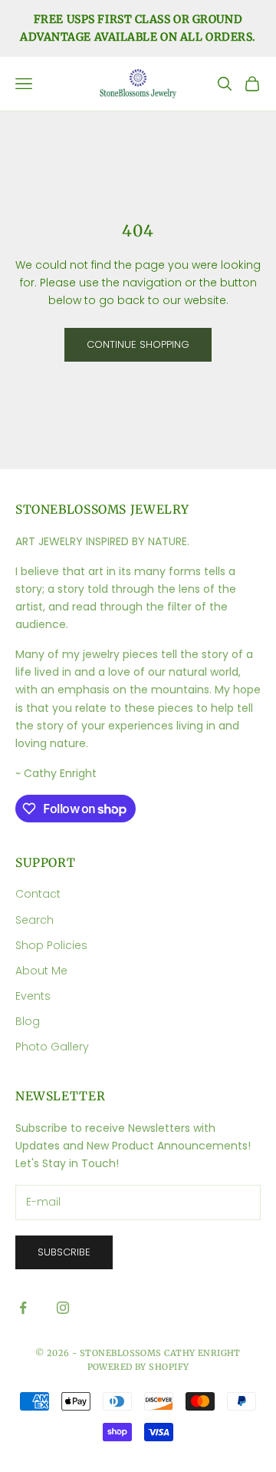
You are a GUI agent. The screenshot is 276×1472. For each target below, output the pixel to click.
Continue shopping (138, 344)
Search (34, 920)
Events (33, 996)
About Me (41, 970)
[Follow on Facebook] (23, 1307)
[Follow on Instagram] (63, 1307)
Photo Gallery (52, 1046)
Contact (38, 893)
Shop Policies (51, 945)
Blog (27, 1021)
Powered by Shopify (138, 1366)
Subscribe (64, 1252)
